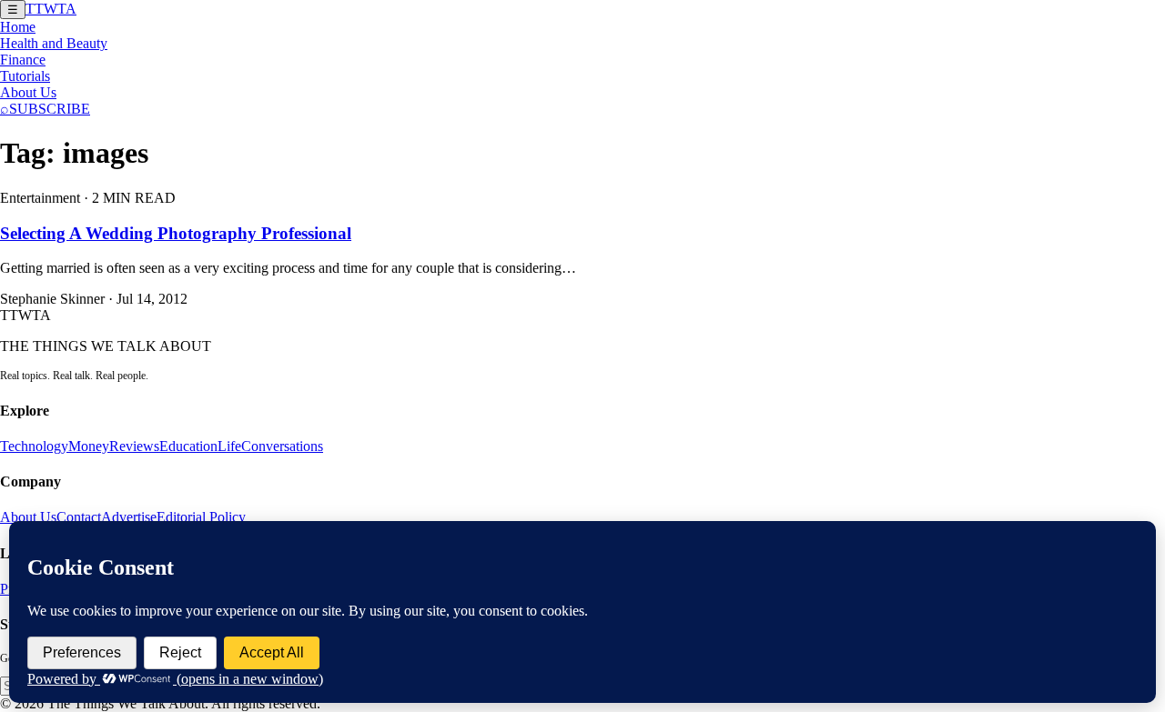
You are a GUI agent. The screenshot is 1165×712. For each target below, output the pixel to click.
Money (88, 446)
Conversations (282, 446)
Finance (23, 59)
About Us (28, 92)
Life (229, 446)
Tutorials (25, 76)
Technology (34, 446)
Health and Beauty (53, 43)
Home (17, 27)
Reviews (134, 446)
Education (188, 446)
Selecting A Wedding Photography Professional (175, 233)
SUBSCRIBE (49, 108)
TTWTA (50, 8)
